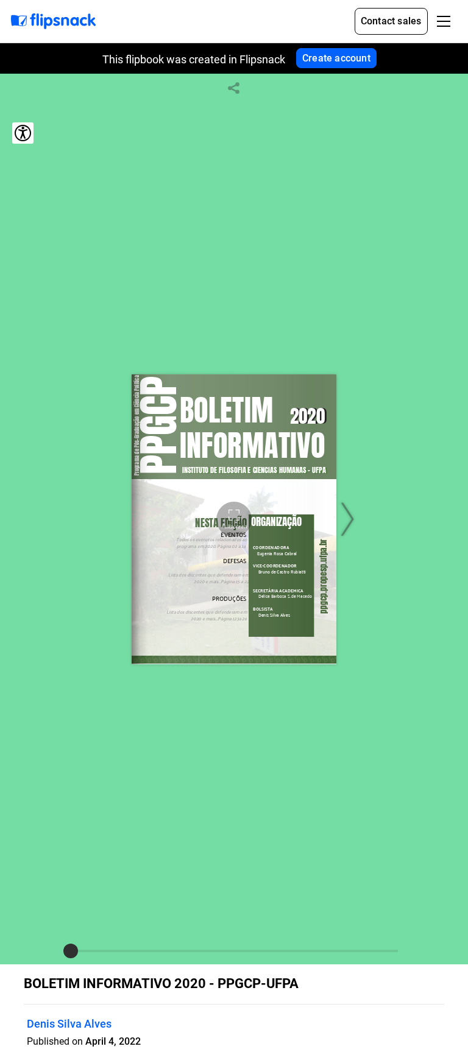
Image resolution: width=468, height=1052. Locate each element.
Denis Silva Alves (69, 1023)
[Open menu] (443, 21)
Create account (336, 58)
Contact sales (391, 21)
